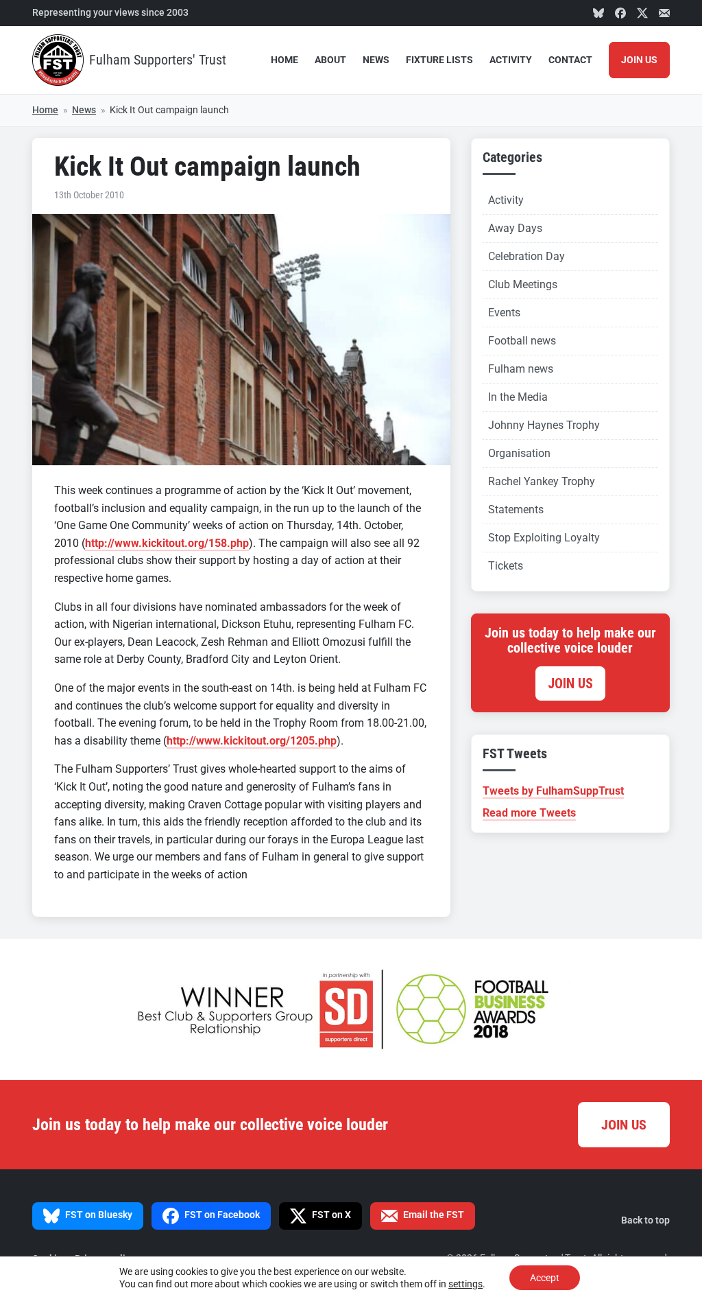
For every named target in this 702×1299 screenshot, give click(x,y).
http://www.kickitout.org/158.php (167, 543)
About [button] (330, 60)
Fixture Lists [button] (439, 60)
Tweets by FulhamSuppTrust (553, 790)
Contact (570, 60)
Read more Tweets (529, 812)
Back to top (645, 1220)
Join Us (639, 60)
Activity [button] (510, 60)
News (376, 60)
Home (284, 60)
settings (465, 1283)
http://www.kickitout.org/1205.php (252, 740)
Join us (570, 683)
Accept (544, 1277)
